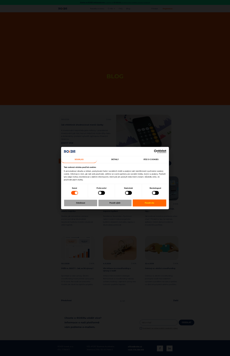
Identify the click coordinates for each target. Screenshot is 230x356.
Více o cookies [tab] (150, 159)
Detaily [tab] (115, 159)
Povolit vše (149, 203)
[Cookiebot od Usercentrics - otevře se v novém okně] (155, 151)
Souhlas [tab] (79, 159)
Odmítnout (80, 203)
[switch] (101, 193)
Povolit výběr (115, 203)
